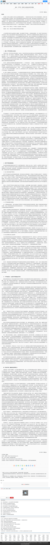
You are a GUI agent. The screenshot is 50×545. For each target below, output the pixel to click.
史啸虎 (43, 537)
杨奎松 (43, 536)
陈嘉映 (35, 535)
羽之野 (35, 540)
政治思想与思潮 (12, 457)
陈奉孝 (19, 537)
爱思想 (3, 1)
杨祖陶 (14, 536)
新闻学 (22, 3)
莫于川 (31, 540)
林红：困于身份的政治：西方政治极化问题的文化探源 (9, 506)
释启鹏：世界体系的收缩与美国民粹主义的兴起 (8, 529)
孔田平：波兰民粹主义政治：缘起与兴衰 (7, 525)
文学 (29, 3)
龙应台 (14, 535)
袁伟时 (39, 537)
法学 (4, 3)
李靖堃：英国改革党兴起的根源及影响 (7, 521)
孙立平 (43, 540)
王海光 (48, 536)
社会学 (19, 3)
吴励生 (14, 540)
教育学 (26, 3)
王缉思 (14, 537)
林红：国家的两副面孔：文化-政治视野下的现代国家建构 (9, 502)
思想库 (39, 3)
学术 (5, 457)
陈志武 (48, 535)
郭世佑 (23, 537)
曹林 (22, 535)
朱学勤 (19, 540)
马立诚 (10, 536)
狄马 (35, 537)
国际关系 (15, 3)
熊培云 (48, 537)
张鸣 (39, 536)
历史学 (32, 3)
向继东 (23, 536)
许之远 (2, 540)
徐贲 (1, 536)
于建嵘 (43, 535)
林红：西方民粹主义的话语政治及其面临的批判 (8, 510)
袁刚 (5, 540)
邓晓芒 (10, 537)
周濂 (1, 537)
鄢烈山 (27, 535)
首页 (1, 3)
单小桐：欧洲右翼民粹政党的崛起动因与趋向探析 (8, 522)
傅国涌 (31, 535)
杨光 (47, 540)
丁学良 (19, 535)
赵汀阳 (27, 536)
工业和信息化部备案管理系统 (25, 543)
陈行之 (6, 535)
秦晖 (1, 535)
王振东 (31, 537)
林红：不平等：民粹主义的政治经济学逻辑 (7, 508)
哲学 (35, 3)
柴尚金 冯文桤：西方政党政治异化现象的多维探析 (8, 526)
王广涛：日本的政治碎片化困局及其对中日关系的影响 (9, 518)
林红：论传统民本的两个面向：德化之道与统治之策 (9, 511)
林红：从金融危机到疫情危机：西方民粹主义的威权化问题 (10, 507)
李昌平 (35, 536)
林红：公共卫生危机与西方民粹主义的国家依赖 (8, 504)
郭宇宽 (6, 536)
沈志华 (19, 536)
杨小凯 (10, 540)
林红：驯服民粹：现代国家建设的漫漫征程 (7, 514)
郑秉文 (27, 540)
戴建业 (31, 536)
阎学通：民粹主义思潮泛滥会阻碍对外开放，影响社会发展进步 (10, 524)
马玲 (26, 537)
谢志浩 (39, 540)
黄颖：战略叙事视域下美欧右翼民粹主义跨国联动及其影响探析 (10, 528)
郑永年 (10, 535)
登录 (24, 484)
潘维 (22, 540)
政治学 (11, 3)
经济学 (8, 3)
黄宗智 (39, 535)
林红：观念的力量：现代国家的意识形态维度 (8, 503)
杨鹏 (5, 537)
